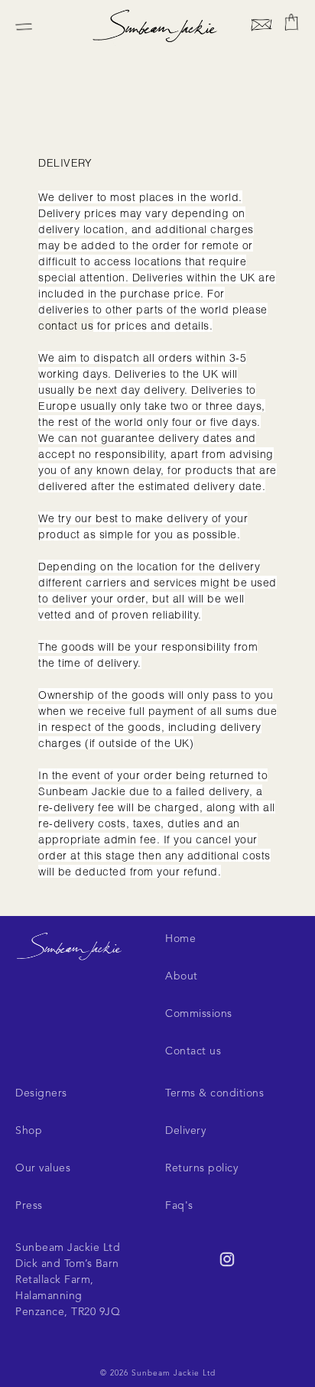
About (181, 976)
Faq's (179, 1205)
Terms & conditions (214, 1093)
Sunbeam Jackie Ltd (174, 1373)
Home (180, 939)
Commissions (198, 1014)
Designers (41, 1093)
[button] (291, 22)
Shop (28, 1131)
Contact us (193, 1051)
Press (29, 1205)
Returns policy (201, 1168)
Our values (42, 1168)
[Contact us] (261, 27)
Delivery (185, 1131)
